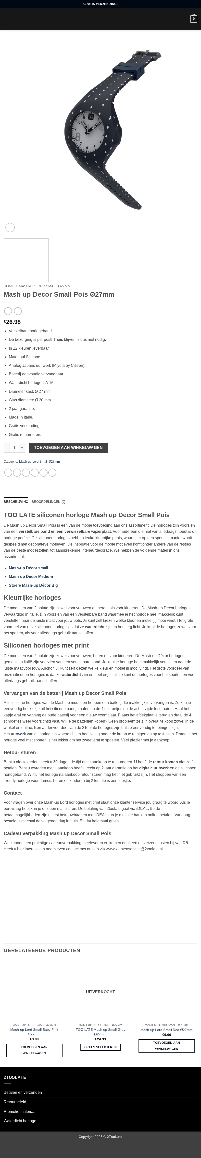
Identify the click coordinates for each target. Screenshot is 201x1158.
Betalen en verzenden (23, 1092)
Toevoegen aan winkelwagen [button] (34, 1050)
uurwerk (18, 734)
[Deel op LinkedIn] (52, 473)
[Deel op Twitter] (26, 473)
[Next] (187, 136)
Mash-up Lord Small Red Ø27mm (166, 1030)
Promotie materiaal (20, 1111)
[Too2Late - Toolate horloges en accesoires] (99, 19)
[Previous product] (18, 311)
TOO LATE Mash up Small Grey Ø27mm (100, 1032)
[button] (7, 19)
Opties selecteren (100, 1047)
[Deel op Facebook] (17, 473)
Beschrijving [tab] (16, 502)
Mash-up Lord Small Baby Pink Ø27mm (34, 1032)
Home (9, 286)
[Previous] (13, 136)
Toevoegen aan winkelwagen (68, 447)
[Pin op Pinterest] (43, 473)
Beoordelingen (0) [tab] (48, 502)
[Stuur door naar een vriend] (35, 473)
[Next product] (8, 311)
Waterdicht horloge (20, 1121)
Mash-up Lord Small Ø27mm (45, 286)
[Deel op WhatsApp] (8, 473)
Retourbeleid (15, 1102)
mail (60, 808)
